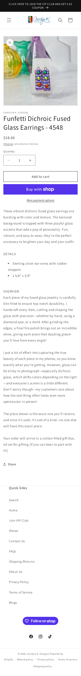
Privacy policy (45, 659)
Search (14, 500)
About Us (15, 572)
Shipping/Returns (22, 561)
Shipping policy (42, 666)
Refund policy (25, 659)
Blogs (13, 602)
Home (13, 510)
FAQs (12, 551)
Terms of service (67, 659)
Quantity (9, 151)
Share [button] (12, 464)
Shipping (8, 143)
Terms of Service (21, 592)
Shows (13, 531)
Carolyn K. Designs (38, 653)
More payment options (40, 200)
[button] (9, 20)
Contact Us (17, 541)
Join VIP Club (19, 520)
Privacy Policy (19, 582)
